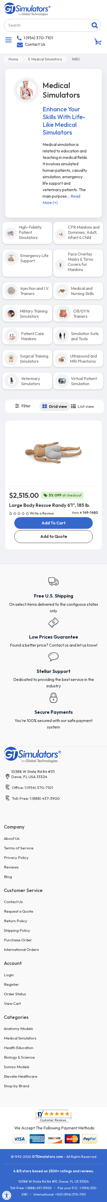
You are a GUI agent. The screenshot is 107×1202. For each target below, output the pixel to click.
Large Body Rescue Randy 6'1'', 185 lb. (49, 505)
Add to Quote (53, 536)
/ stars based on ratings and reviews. (53, 1171)
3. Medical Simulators (45, 59)
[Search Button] (95, 25)
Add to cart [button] (54, 522)
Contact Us (35, 44)
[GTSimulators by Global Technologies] (27, 8)
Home (13, 59)
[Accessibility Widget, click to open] (7, 1195)
